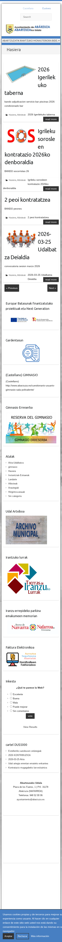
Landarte (12, 479)
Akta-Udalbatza (16, 462)
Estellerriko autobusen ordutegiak (25, 751)
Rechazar (22, 936)
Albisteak (21, 115)
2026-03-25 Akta (16, 759)
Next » (52, 288)
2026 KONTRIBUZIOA (19, 755)
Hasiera (12, 115)
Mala (15, 702)
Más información (40, 936)
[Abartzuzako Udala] (29, 29)
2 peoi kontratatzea (27, 199)
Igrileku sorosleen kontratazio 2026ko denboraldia (29, 146)
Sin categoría (15, 496)
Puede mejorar (20, 707)
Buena (16, 698)
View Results (30, 727)
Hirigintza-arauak (16, 492)
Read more (51, 119)
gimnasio (12, 467)
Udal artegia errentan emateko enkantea (28, 763)
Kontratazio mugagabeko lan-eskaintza (27, 767)
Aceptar (8, 936)
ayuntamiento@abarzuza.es (31, 799)
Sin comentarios (21, 711)
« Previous (12, 288)
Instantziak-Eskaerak (18, 475)
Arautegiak (13, 487)
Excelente (18, 694)
